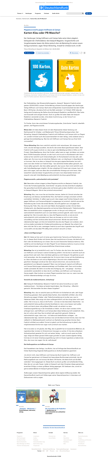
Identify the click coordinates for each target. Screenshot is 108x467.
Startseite (18, 18)
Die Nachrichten (21, 440)
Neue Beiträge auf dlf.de (23, 443)
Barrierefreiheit (82, 445)
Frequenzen (36, 445)
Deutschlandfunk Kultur (52, 2)
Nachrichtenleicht (21, 441)
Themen (19, 13)
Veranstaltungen (67, 440)
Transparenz (81, 441)
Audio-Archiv (55, 13)
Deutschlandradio (40, 2)
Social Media (52, 438)
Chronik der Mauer (65, 451)
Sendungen (29, 13)
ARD (43, 451)
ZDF (47, 451)
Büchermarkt (25, 18)
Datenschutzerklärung (49, 449)
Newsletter (66, 438)
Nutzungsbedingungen (62, 449)
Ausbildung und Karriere (84, 440)
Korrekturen (81, 443)
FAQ (64, 436)
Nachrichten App (37, 443)
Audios (35, 438)
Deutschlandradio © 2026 (54, 456)
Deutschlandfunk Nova (66, 2)
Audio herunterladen (43, 53)
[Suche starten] (83, 13)
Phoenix (52, 451)
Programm (38, 13)
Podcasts (46, 13)
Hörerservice (52, 436)
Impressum (73, 449)
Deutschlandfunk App (39, 441)
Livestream (36, 436)
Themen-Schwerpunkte (23, 445)
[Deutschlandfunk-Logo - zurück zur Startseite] (54, 8)
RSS (64, 443)
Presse (80, 438)
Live (90, 13)
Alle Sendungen (21, 438)
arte (57, 451)
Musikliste (66, 441)
